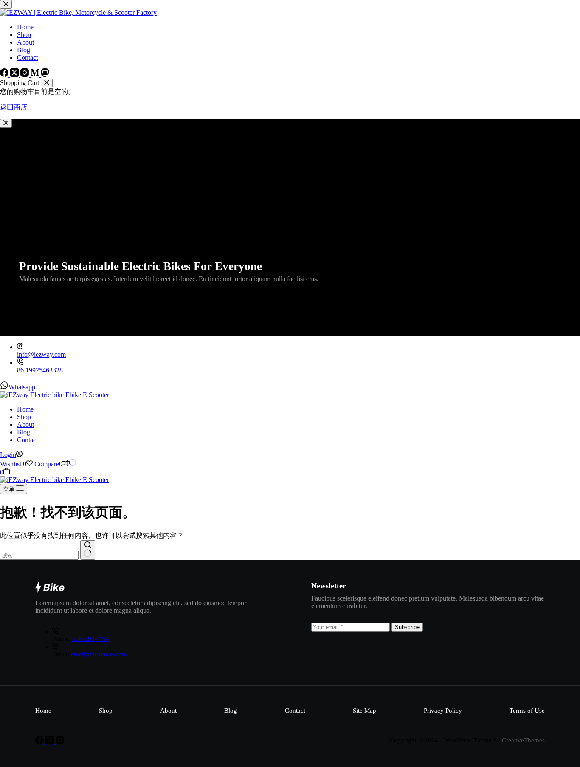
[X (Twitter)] (50, 741)
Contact (27, 439)
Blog (23, 432)
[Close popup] (6, 123)
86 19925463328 (40, 370)
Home (25, 409)
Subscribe (407, 627)
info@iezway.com (41, 354)
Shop (24, 416)
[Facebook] (40, 741)
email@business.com (99, 654)
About (25, 424)
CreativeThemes (523, 740)
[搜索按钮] (87, 550)
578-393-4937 (91, 638)
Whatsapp (21, 387)
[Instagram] (60, 741)
